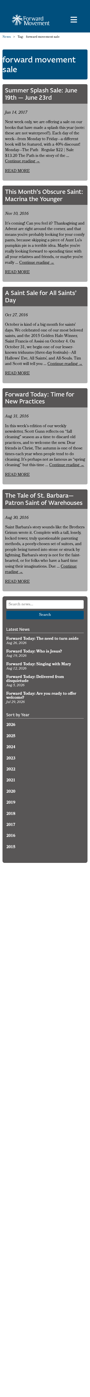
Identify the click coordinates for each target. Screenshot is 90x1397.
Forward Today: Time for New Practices (39, 397)
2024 (10, 747)
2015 (10, 847)
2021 (10, 780)
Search (45, 615)
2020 (10, 792)
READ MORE (17, 171)
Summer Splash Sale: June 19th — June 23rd (41, 93)
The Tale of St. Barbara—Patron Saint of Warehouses (43, 499)
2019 (10, 803)
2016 (10, 836)
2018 (10, 814)
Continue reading (22, 161)
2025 (10, 736)
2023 (10, 758)
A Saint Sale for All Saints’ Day (41, 296)
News (6, 37)
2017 (10, 825)
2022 (10, 769)
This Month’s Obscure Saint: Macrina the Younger (44, 195)
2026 (10, 725)
